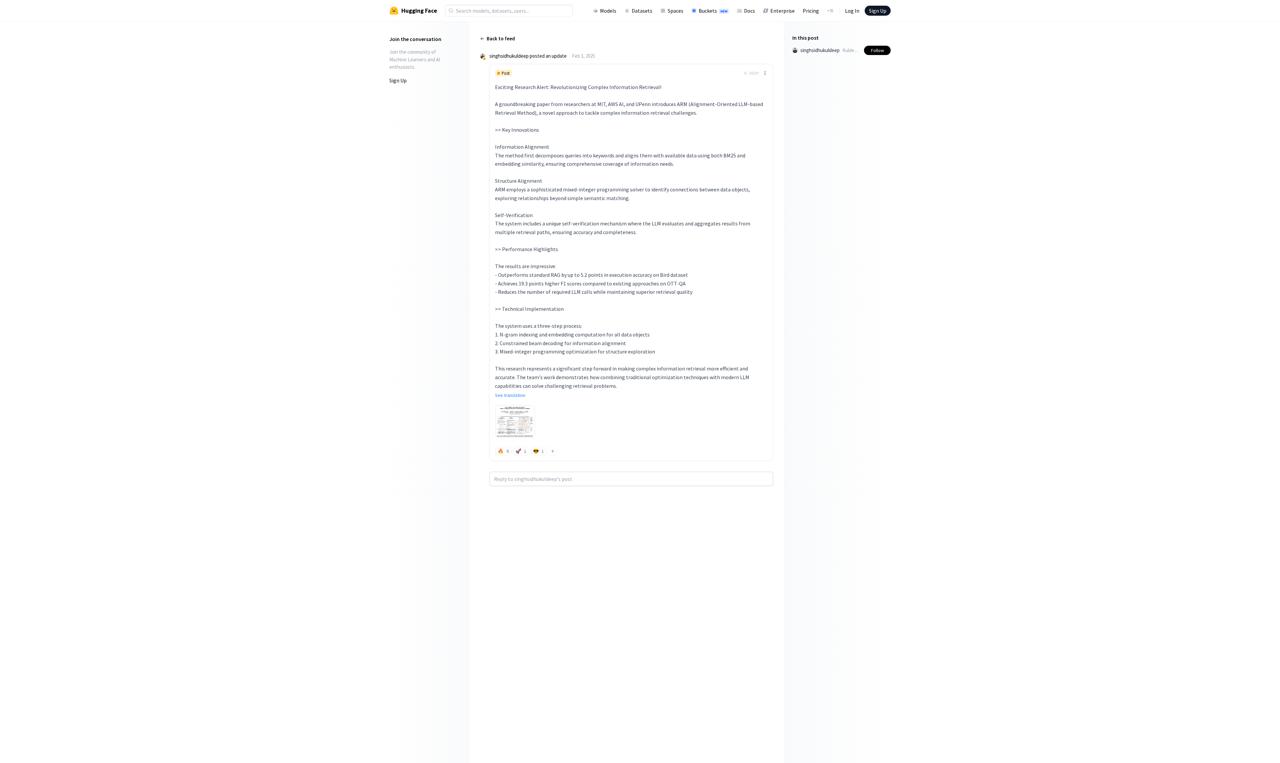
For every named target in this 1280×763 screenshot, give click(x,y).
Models (608, 10)
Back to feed (501, 38)
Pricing (811, 10)
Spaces (675, 10)
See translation (510, 395)
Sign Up (877, 10)
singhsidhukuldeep (509, 56)
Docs (749, 10)
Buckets (713, 10)
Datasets (642, 10)
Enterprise (782, 10)
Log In (852, 10)
